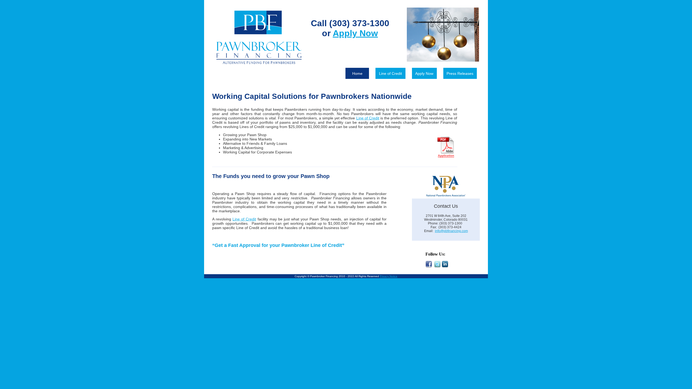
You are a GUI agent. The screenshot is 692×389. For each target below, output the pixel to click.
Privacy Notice (388, 276)
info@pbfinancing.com (451, 231)
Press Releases (460, 73)
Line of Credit (390, 73)
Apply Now (424, 73)
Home (357, 73)
